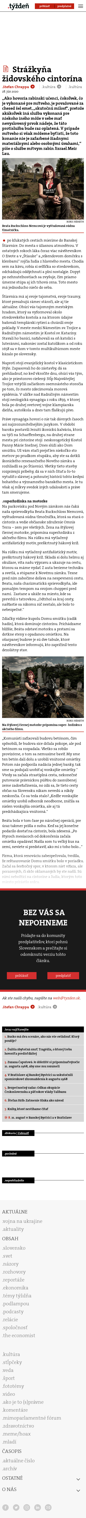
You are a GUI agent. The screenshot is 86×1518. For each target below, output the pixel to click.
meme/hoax (17, 1434)
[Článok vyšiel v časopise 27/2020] (6, 69)
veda (8, 1370)
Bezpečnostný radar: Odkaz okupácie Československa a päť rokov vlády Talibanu (35, 1090)
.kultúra (49, 86)
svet (7, 1256)
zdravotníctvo (18, 1426)
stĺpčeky (12, 1362)
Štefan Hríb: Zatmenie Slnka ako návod (34, 1100)
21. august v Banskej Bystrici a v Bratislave (40, 1117)
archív (10, 1468)
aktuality (13, 1229)
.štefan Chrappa (16, 86)
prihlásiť (21, 975)
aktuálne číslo (19, 1460)
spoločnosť (15, 1327)
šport (9, 1378)
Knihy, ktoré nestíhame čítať (26, 1109)
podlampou (16, 1303)
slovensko (14, 1248)
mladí (9, 1441)
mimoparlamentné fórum (32, 1418)
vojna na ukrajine (22, 1221)
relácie (10, 1319)
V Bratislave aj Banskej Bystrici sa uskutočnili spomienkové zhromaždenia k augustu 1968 (39, 1077)
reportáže (13, 1279)
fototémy (13, 1386)
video (9, 1394)
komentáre (15, 1410)
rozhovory (14, 1271)
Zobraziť (23, 1133)
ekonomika (15, 1287)
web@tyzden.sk (66, 998)
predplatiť (63, 975)
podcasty (13, 1311)
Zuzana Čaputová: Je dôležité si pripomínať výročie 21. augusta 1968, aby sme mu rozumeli (42, 1064)
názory (11, 1264)
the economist (19, 1335)
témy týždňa (17, 1295)
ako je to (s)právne (23, 1402)
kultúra (11, 1354)
